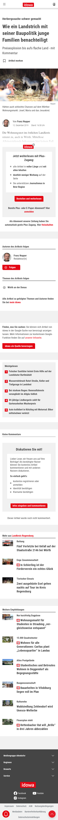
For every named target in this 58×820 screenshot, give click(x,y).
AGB (30, 806)
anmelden (29, 211)
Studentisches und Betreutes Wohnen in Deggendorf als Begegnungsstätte (36, 669)
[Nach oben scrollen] (52, 813)
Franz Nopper (23, 121)
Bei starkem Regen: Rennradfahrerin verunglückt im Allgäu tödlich (26, 392)
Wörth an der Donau (17, 287)
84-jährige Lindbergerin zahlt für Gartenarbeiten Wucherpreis (24, 402)
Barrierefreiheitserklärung (35, 811)
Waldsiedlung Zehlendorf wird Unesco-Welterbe (35, 708)
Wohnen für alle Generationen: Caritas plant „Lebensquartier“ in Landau (33, 646)
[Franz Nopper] (6, 123)
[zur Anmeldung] (54, 4)
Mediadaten (17, 811)
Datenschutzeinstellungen (29, 817)
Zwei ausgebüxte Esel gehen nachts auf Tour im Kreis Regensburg (34, 587)
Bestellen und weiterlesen (29, 198)
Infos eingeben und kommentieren (29, 505)
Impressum (9, 806)
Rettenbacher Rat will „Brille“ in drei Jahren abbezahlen (36, 727)
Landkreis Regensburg (22, 535)
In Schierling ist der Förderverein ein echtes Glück (35, 567)
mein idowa (15, 302)
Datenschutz (21, 806)
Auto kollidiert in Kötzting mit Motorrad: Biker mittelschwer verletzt (31, 411)
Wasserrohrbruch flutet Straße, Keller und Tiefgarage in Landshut (29, 382)
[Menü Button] (4, 4)
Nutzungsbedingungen (44, 806)
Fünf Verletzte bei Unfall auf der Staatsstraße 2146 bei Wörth (36, 548)
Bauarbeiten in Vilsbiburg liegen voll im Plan (34, 690)
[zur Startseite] (29, 784)
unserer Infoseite (33, 337)
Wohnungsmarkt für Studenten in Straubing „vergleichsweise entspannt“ (34, 624)
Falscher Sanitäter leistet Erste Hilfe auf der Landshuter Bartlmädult (30, 373)
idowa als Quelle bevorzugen (19, 346)
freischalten (47, 224)
